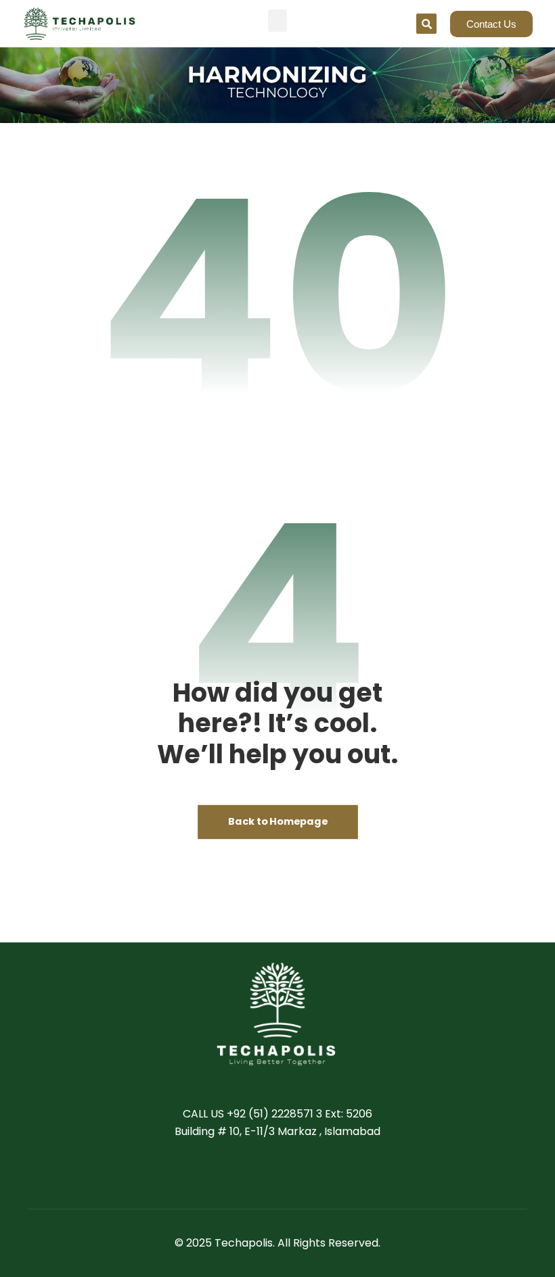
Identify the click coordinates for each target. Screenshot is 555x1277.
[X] (264, 1173)
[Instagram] (318, 1173)
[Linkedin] (291, 1173)
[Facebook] (236, 1173)
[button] (277, 20)
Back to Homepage (278, 822)
